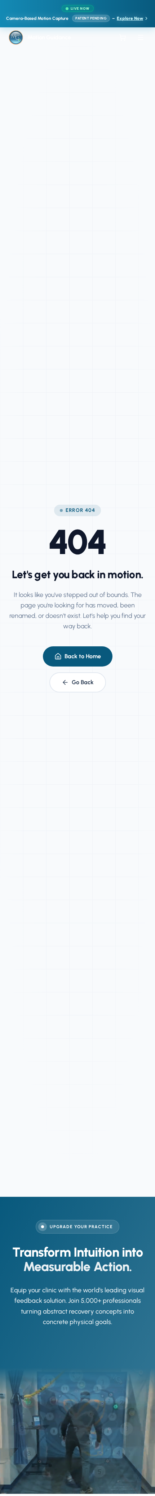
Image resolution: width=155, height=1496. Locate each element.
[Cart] (122, 37)
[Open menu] (140, 37)
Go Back (83, 682)
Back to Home (83, 656)
